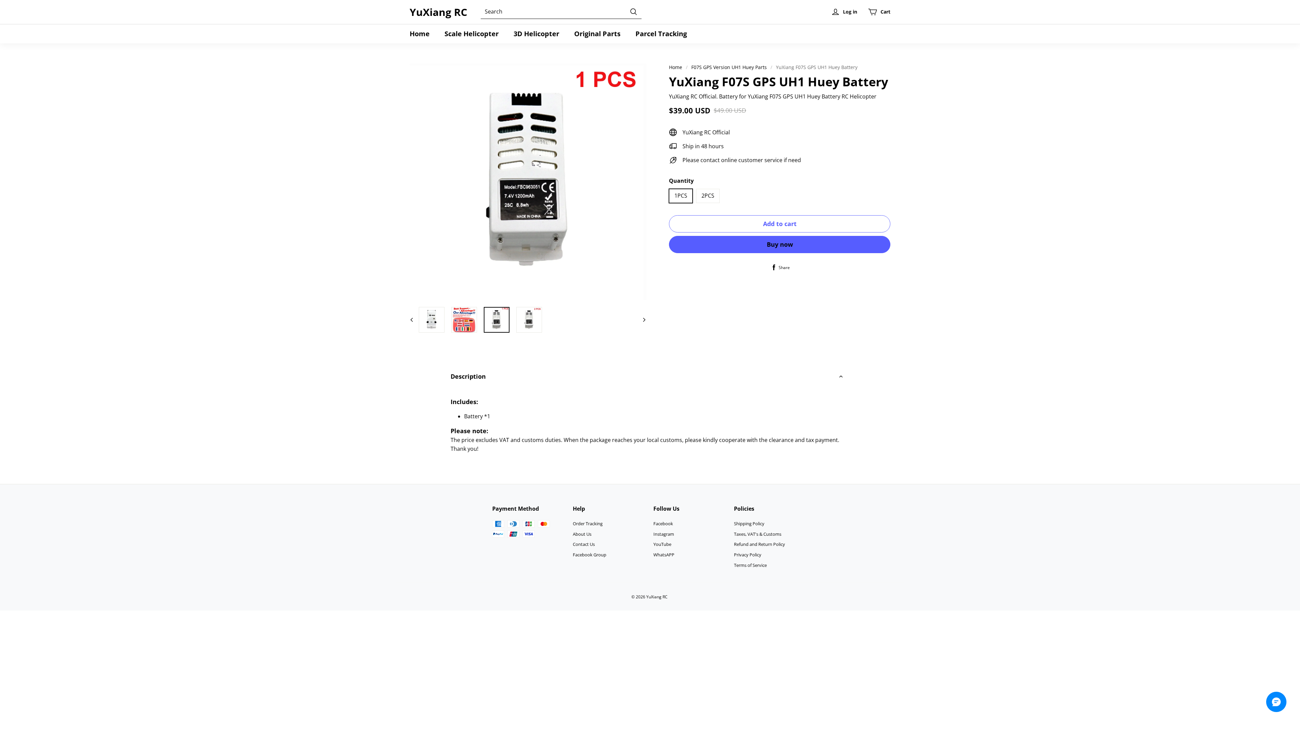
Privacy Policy (747, 555)
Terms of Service (750, 565)
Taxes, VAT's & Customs (757, 534)
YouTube (662, 544)
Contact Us (584, 544)
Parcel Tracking (661, 33)
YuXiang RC (438, 12)
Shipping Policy (749, 523)
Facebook (663, 523)
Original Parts (597, 33)
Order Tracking (588, 523)
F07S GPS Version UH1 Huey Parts (729, 67)
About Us (582, 534)
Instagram (663, 534)
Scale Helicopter (472, 33)
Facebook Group (589, 555)
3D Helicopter (536, 33)
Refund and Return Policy (759, 544)
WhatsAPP (663, 555)
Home (420, 33)
